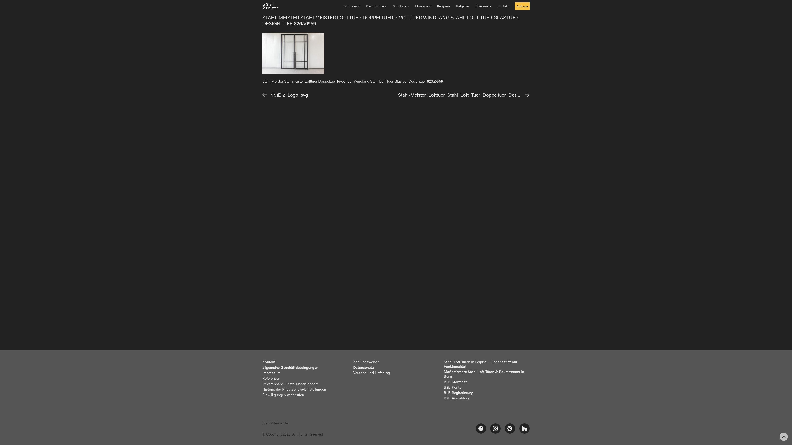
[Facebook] (481, 428)
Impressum (271, 372)
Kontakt (268, 362)
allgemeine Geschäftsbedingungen (290, 367)
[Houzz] (524, 428)
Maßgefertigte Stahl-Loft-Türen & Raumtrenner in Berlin (484, 373)
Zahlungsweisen (366, 362)
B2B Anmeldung (457, 398)
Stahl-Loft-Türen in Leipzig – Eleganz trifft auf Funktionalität (480, 364)
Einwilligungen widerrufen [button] (283, 394)
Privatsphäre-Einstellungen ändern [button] (290, 384)
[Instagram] (495, 428)
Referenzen (271, 378)
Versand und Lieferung (371, 372)
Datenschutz (363, 367)
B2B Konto (453, 387)
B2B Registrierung (458, 392)
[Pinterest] (510, 428)
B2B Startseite (455, 381)
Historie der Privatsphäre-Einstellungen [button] (294, 389)
